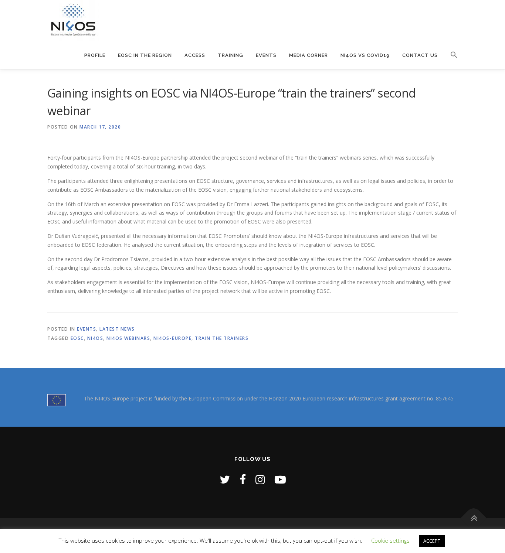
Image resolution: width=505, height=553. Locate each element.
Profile (94, 55)
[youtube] (280, 479)
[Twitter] (225, 479)
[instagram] (260, 479)
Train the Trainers (221, 338)
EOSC (77, 338)
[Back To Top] (474, 518)
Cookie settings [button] (390, 540)
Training (230, 55)
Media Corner (308, 55)
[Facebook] (243, 479)
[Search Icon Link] (451, 50)
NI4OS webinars (128, 338)
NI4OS (95, 338)
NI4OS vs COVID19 (365, 55)
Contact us (420, 55)
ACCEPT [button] (431, 540)
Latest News (117, 329)
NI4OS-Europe (172, 338)
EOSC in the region (145, 55)
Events (266, 55)
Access (194, 55)
